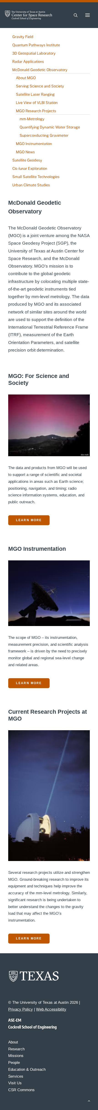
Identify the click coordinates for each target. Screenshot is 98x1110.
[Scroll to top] (89, 1100)
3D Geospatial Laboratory (34, 53)
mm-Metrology (32, 119)
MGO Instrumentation (34, 144)
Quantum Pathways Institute (36, 45)
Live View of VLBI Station (37, 103)
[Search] (74, 15)
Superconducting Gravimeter (44, 135)
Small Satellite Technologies (35, 177)
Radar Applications (28, 61)
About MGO (26, 78)
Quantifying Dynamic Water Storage (50, 127)
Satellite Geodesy (27, 160)
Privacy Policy (20, 1009)
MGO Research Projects (36, 111)
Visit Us (15, 1083)
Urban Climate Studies (31, 185)
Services (15, 1076)
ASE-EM (14, 1020)
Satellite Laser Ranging (35, 94)
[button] (87, 15)
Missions (15, 1056)
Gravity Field (22, 37)
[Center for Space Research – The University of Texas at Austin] (28, 15)
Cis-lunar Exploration (29, 168)
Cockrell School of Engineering (32, 1026)
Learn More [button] (29, 520)
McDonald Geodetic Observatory (39, 70)
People (14, 1062)
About (13, 1042)
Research (16, 1049)
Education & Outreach (27, 1069)
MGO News (25, 152)
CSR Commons (21, 1090)
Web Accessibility (51, 1009)
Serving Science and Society (40, 86)
